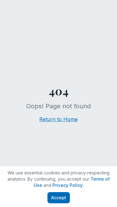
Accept (58, 197)
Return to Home (58, 119)
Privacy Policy (67, 185)
